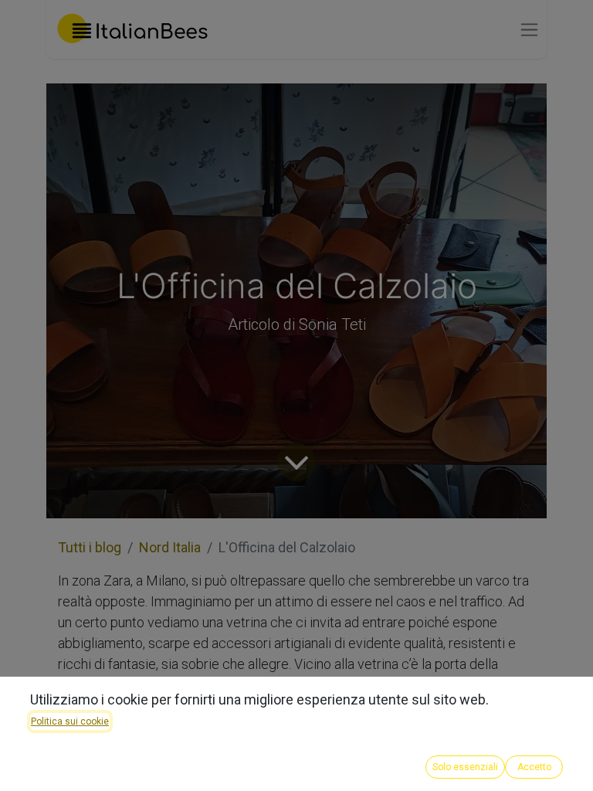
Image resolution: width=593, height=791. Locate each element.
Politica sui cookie (70, 721)
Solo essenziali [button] (465, 767)
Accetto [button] (534, 767)
